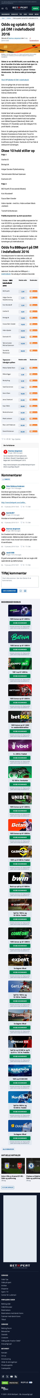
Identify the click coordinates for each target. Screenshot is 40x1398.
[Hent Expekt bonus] (20, 960)
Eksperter (4, 1288)
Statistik (4, 1334)
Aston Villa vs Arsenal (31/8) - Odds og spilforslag (12, 1177)
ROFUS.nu (21, 2)
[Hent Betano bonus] (20, 825)
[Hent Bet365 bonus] (20, 717)
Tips (20, 14)
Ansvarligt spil (6, 1343)
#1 (2, 507)
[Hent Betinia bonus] (20, 637)
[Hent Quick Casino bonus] (20, 610)
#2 (2, 522)
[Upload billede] (25, 591)
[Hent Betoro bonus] (20, 690)
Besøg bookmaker (20, 623)
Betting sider (6, 1303)
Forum (31, 14)
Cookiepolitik (6, 1368)
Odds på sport (6, 1282)
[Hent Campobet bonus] (20, 664)
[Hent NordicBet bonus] (20, 1097)
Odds (25, 14)
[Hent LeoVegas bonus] (20, 1015)
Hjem (3, 18)
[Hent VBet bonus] (20, 745)
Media (36, 14)
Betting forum (6, 1328)
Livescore (4, 1337)
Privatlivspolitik (7, 1365)
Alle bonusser (8, 1149)
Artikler (9, 18)
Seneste (7, 479)
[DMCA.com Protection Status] (10, 1383)
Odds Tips (4, 1279)
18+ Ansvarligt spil (25, 1394)
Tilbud (3, 1319)
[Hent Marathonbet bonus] (20, 1070)
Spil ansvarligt (7, 2)
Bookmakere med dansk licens (12, 1313)
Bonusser (14, 14)
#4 (2, 565)
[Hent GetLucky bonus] (20, 986)
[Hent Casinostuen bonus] (20, 905)
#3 (2, 546)
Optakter (18, 439)
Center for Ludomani (8, 1295)
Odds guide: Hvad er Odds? (10, 1340)
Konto (35, 8)
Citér (29, 507)
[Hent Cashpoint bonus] (20, 851)
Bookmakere (6, 14)
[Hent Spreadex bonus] (20, 1042)
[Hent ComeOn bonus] (20, 933)
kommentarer (34, 39)
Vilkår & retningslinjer (9, 1362)
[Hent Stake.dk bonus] (20, 772)
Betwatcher (5, 1331)
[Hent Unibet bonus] (20, 798)
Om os (3, 1355)
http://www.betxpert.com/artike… (13, 503)
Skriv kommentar (9, 591)
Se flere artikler (7, 1187)
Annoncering (6, 1359)
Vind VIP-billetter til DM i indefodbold (15, 80)
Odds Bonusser (6, 1307)
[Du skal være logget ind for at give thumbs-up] (2, 439)
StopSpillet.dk (10, 3)
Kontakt (4, 1352)
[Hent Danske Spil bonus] (20, 1126)
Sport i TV (4, 1291)
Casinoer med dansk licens (10, 1316)
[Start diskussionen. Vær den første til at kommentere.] (20, 582)
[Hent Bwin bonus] (20, 878)
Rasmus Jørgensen (14, 38)
